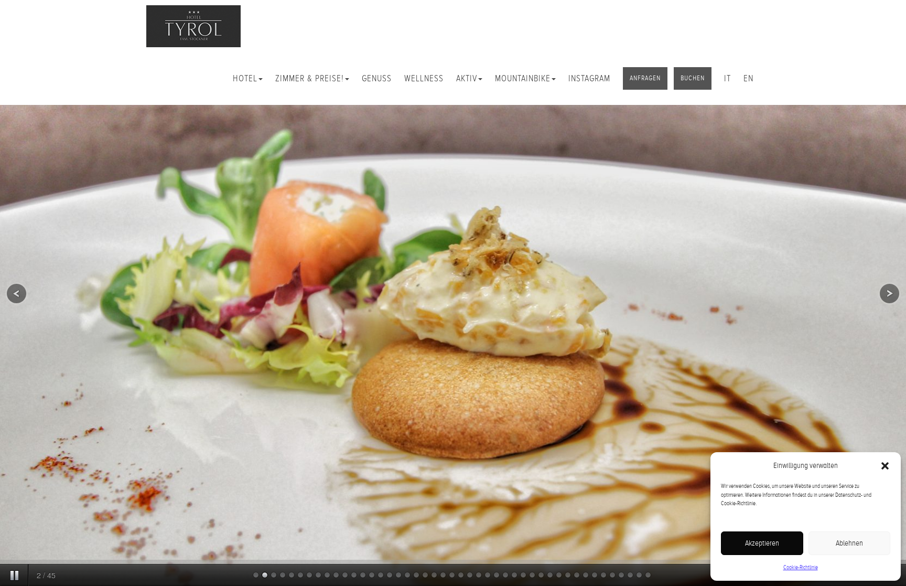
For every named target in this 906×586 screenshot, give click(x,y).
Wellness (424, 78)
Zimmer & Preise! (309, 78)
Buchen (693, 78)
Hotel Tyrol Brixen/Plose (193, 26)
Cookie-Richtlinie (800, 567)
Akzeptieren (762, 543)
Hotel (245, 78)
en (748, 78)
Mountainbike (523, 78)
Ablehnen (849, 543)
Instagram (589, 78)
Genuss (377, 78)
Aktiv (466, 78)
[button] (885, 466)
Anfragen (645, 78)
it (727, 78)
